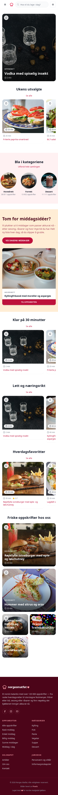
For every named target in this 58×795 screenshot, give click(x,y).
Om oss (5, 764)
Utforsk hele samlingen (29, 166)
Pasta (34, 734)
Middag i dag (8, 746)
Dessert (35, 746)
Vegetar (35, 738)
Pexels (35, 786)
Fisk (33, 729)
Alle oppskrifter (9, 725)
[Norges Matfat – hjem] (12, 5)
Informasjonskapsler (41, 764)
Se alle (29, 95)
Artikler (5, 760)
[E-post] (17, 711)
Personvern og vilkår (41, 760)
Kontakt (5, 768)
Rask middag (8, 729)
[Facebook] (4, 711)
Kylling (35, 725)
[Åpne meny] (5, 4)
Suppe (35, 742)
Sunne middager (10, 742)
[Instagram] (11, 711)
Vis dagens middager (17, 240)
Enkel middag (8, 734)
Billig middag (8, 738)
